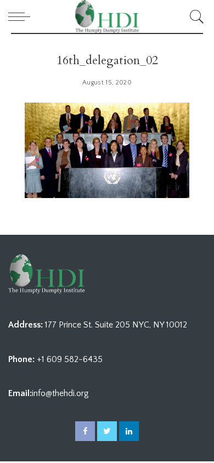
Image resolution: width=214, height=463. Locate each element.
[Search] (195, 16)
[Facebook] (85, 431)
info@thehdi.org (60, 393)
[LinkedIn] (129, 431)
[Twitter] (107, 431)
